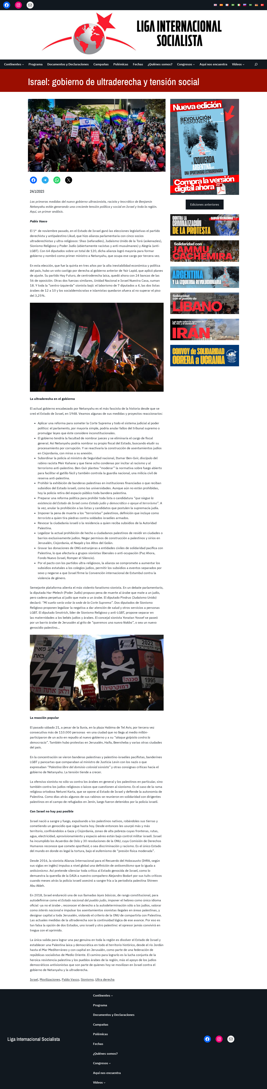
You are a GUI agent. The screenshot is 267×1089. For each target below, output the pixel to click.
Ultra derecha (105, 979)
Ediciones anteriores (204, 204)
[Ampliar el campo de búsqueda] (256, 64)
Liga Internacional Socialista (33, 1039)
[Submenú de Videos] (244, 64)
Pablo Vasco (70, 979)
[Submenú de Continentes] (23, 64)
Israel (34, 979)
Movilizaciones (50, 979)
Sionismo (87, 979)
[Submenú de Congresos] (194, 64)
